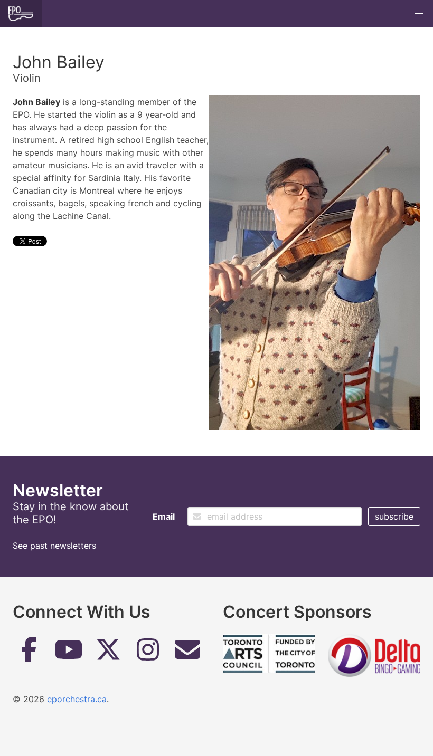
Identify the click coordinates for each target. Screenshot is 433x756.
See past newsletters (54, 545)
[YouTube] (68, 653)
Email (164, 516)
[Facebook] (29, 653)
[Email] (187, 653)
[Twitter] (108, 653)
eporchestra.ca (77, 699)
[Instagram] (148, 653)
